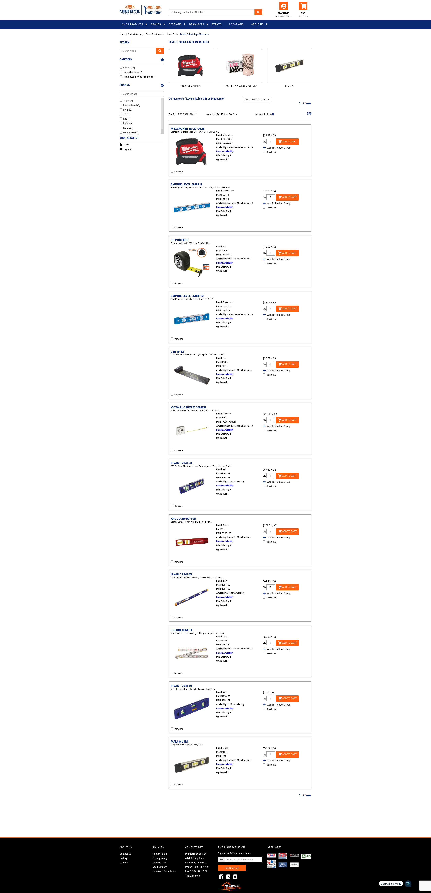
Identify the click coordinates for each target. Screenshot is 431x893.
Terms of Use (159, 862)
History (123, 858)
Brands (156, 24)
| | (218, 114)
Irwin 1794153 (181, 463)
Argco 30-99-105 (183, 519)
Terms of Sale (159, 853)
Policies (158, 847)
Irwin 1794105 (181, 574)
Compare (178, 171)
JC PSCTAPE (179, 240)
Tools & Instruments (155, 34)
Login (126, 144)
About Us (257, 24)
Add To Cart (289, 141)
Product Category (136, 34)
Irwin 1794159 (181, 686)
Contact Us (125, 853)
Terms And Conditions (164, 871)
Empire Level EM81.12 (187, 296)
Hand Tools (172, 34)
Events (217, 24)
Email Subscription (231, 847)
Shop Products (132, 24)
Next (308, 103)
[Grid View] (309, 115)
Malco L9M (179, 741)
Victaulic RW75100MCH (188, 407)
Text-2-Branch (192, 875)
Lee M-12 (177, 351)
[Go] (160, 51)
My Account (283, 14)
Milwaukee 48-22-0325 (188, 129)
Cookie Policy (159, 866)
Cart (303, 14)
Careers (124, 862)
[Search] (258, 12)
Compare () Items (263, 114)
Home (122, 34)
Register (127, 149)
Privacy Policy (159, 858)
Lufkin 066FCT (181, 630)
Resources (196, 24)
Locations (236, 24)
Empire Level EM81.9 (186, 184)
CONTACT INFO (194, 847)
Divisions (175, 24)
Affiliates (274, 847)
